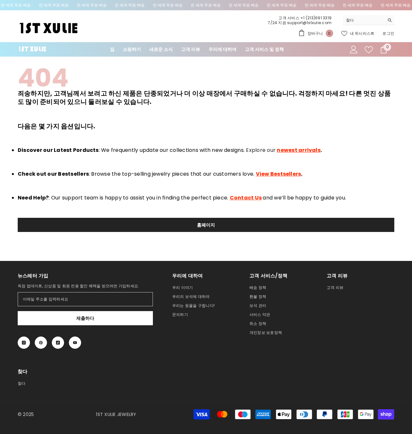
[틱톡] (58, 343)
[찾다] (368, 20)
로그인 (388, 33)
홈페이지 (206, 225)
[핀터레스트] (41, 343)
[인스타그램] (24, 343)
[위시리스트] (368, 50)
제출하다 (85, 318)
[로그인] (353, 49)
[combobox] (363, 20)
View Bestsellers (278, 174)
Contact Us (246, 197)
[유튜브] (75, 343)
